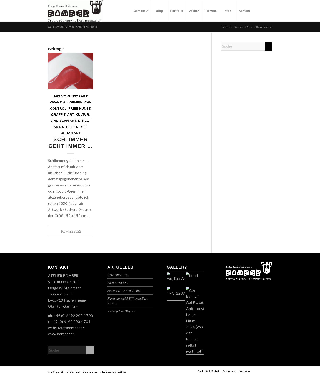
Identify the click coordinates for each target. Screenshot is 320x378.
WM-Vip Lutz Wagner (121, 311)
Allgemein (73, 102)
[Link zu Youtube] (263, 11)
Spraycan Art (63, 121)
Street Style (74, 127)
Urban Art (70, 133)
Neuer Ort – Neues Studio (124, 290)
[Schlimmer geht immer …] (70, 71)
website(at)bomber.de (66, 327)
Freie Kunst (79, 108)
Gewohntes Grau (118, 274)
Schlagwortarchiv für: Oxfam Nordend (72, 26)
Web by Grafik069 (117, 372)
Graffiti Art (62, 114)
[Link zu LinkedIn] (269, 11)
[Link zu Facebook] (258, 11)
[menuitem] (141, 11)
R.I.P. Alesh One (117, 282)
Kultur (82, 114)
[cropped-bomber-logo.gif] (75, 11)
